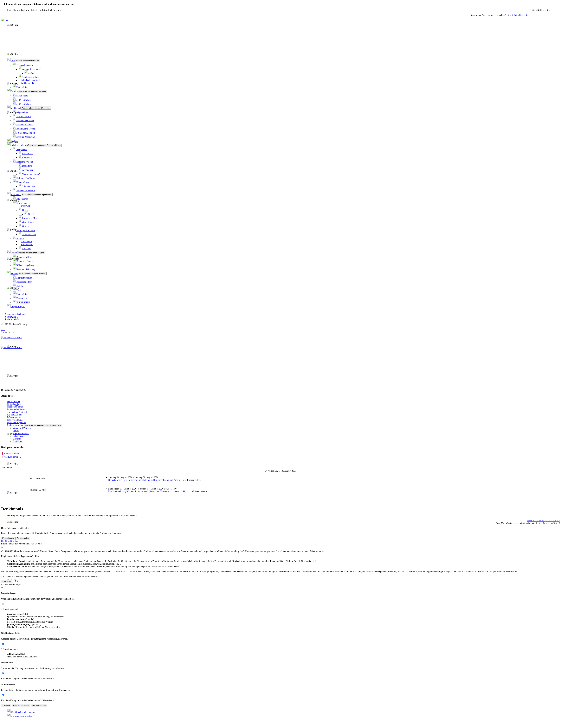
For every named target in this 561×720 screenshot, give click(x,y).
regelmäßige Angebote (17, 412)
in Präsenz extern (11, 453)
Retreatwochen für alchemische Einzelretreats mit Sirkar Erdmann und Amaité (144, 480)
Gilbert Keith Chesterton (518, 15)
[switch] (3, 604)
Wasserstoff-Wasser (22, 428)
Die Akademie (13, 401)
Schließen (6, 582)
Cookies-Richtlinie (9, 541)
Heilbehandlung (14, 404)
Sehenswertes (19, 436)
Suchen (4, 332)
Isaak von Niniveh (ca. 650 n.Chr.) (543, 520)
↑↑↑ (3, 329)
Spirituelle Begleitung (17, 422)
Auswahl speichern (21, 706)
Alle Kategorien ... (12, 457)
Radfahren (17, 441)
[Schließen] (2, 547)
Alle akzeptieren (39, 706)
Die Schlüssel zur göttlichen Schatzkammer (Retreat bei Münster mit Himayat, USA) (147, 491)
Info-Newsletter (14, 417)
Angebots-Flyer (14, 414)
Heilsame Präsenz (21, 433)
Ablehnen (6, 706)
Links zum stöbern (15, 425)
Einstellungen (8, 538)
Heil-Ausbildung (14, 420)
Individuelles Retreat (16, 409)
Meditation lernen (15, 406)
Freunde (16, 431)
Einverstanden (23, 538)
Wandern (17, 438)
